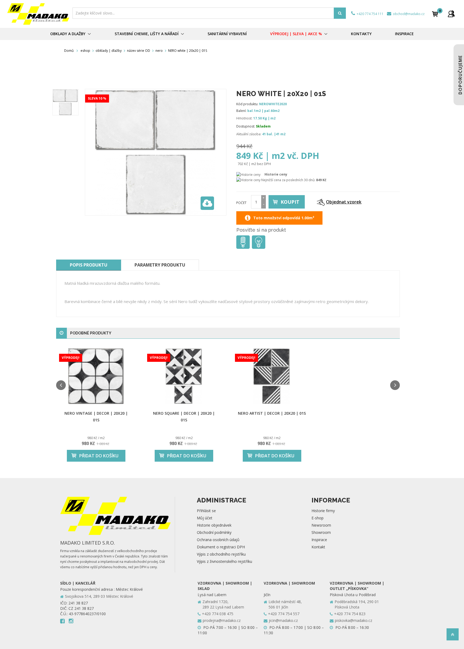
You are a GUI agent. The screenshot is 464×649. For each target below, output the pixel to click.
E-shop (317, 517)
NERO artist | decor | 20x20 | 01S (272, 413)
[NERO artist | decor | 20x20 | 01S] (272, 376)
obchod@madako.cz (408, 14)
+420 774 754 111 (369, 14)
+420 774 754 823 (349, 613)
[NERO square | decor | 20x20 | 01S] (184, 376)
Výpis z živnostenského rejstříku (224, 561)
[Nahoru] (453, 636)
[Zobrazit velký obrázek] (207, 203)
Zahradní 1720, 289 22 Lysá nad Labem (223, 604)
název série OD (138, 50)
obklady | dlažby (109, 50)
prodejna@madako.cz (222, 620)
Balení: (241, 110)
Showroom (321, 532)
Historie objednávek (214, 525)
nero (159, 50)
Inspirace (319, 539)
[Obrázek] (65, 102)
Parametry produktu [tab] (160, 265)
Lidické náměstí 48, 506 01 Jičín (285, 604)
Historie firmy (323, 510)
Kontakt (318, 546)
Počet (241, 202)
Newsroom (321, 525)
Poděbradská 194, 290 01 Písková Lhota (357, 604)
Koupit (290, 202)
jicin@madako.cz (283, 620)
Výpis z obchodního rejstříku (221, 554)
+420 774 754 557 (283, 613)
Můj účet (204, 517)
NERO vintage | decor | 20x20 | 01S (96, 416)
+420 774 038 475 (217, 613)
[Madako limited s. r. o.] (38, 14)
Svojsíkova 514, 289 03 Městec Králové (99, 596)
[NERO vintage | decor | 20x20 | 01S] (96, 376)
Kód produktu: (247, 104)
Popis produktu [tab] (88, 265)
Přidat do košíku (98, 456)
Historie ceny (275, 174)
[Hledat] (340, 13)
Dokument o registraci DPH (221, 546)
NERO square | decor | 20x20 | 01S (184, 416)
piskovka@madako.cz (353, 620)
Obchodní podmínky (214, 532)
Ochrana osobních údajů (218, 539)
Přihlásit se (206, 510)
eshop (85, 50)
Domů (69, 50)
